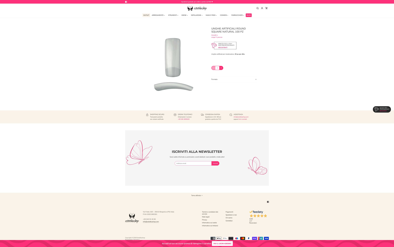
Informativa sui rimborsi (210, 226)
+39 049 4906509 (183, 119)
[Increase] (221, 68)
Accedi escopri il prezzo (216, 36)
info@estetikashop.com (241, 117)
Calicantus (136, 240)
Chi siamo (229, 218)
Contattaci (229, 221)
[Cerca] (257, 8)
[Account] (262, 8)
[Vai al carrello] (266, 8)
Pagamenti (229, 212)
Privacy (204, 220)
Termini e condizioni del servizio (210, 213)
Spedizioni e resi (231, 215)
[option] (171, 64)
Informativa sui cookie (209, 223)
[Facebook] (126, 2)
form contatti (243, 119)
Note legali (205, 217)
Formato (214, 79)
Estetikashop (141, 238)
